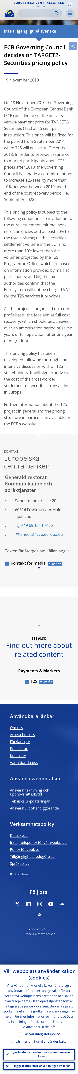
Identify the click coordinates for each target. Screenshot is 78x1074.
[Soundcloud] (62, 904)
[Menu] (70, 13)
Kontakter (18, 756)
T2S (34, 682)
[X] (17, 904)
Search (56, 13)
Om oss (16, 728)
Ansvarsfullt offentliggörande (34, 808)
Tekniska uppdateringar (30, 801)
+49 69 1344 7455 (37, 526)
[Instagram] (39, 904)
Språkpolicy (19, 864)
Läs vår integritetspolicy (41, 1034)
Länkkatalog (21, 874)
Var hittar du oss (24, 763)
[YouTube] (51, 904)
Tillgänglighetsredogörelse (32, 857)
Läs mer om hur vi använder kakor (41, 1041)
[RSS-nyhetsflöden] (39, 914)
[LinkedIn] (28, 904)
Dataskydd (19, 836)
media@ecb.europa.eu (42, 535)
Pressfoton (19, 749)
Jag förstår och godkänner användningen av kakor (42, 1054)
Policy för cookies (25, 850)
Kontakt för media (28, 564)
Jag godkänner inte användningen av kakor (42, 1066)
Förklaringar (20, 742)
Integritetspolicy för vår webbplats (38, 843)
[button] (70, 5)
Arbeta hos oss (22, 735)
